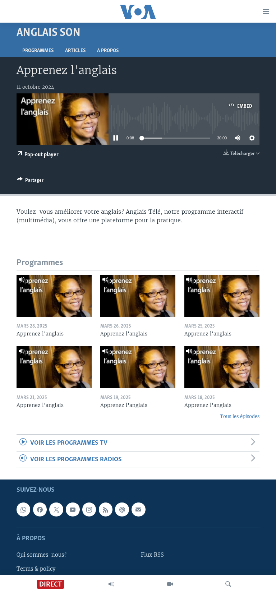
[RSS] (105, 509)
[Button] (30, 181)
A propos (108, 51)
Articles (75, 51)
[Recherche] (228, 584)
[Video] (170, 584)
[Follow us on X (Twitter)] (56, 509)
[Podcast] (122, 509)
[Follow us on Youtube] (72, 509)
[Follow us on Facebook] (40, 509)
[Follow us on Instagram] (89, 509)
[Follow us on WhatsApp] (23, 509)
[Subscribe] (138, 509)
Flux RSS (152, 555)
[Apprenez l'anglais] (54, 296)
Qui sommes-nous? (41, 555)
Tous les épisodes (239, 416)
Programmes (38, 51)
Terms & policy (36, 569)
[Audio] (111, 584)
